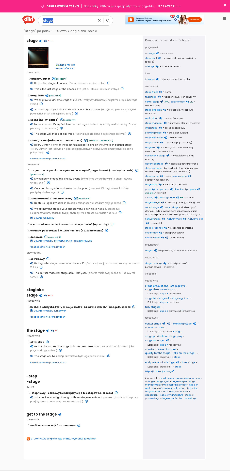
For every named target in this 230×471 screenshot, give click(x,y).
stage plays (177, 286)
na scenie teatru (170, 66)
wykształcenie (180, 155)
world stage (151, 118)
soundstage (171, 207)
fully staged (152, 307)
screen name (179, 176)
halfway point (195, 218)
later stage (188, 362)
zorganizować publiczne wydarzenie (54, 170)
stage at (163, 298)
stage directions (154, 137)
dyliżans (170, 142)
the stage (36, 330)
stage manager (153, 123)
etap (33, 95)
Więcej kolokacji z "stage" (159, 371)
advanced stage (154, 163)
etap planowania (178, 132)
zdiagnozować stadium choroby (51, 198)
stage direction (153, 109)
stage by (150, 298)
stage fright (151, 92)
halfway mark (174, 218)
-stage (33, 381)
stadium (35, 78)
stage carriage (153, 168)
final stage (151, 96)
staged (149, 250)
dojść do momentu (63, 425)
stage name (152, 176)
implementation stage (174, 384)
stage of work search (156, 391)
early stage (152, 362)
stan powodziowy (174, 232)
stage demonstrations (159, 289)
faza (41, 95)
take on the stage (183, 353)
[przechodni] (37, 174)
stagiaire (35, 289)
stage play (175, 336)
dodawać (36, 237)
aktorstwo (37, 342)
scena (34, 120)
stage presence (154, 227)
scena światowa (175, 118)
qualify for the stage (157, 353)
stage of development (164, 388)
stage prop (163, 189)
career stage (152, 237)
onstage (149, 66)
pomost (190, 197)
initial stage (151, 127)
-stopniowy (37, 393)
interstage (190, 398)
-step (32, 376)
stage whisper (179, 381)
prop (148, 189)
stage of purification (172, 398)
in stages (150, 79)
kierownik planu (178, 123)
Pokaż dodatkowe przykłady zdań (47, 158)
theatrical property (185, 189)
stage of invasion (188, 388)
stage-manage (153, 263)
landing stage (167, 197)
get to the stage (42, 414)
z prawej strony (172, 58)
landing (149, 197)
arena (43, 140)
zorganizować (153, 267)
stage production (156, 336)
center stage (152, 101)
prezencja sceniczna (181, 227)
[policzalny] (61, 78)
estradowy (37, 259)
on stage (150, 53)
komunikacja (171, 168)
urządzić (84, 170)
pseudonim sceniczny (157, 179)
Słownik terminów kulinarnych (50, 310)
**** (50, 41)
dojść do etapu (40, 425)
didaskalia (174, 109)
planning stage (153, 132)
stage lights (163, 381)
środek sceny (152, 105)
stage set (150, 147)
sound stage (152, 207)
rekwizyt (161, 193)
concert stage (154, 327)
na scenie (167, 53)
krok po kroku (182, 79)
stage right (151, 58)
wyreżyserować (178, 263)
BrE (191, 101)
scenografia (193, 202)
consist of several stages (160, 349)
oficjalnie (150, 193)
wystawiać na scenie (44, 224)
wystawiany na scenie (172, 250)
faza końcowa (171, 96)
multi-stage (167, 378)
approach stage (185, 378)
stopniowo (168, 79)
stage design (152, 202)
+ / (177, 311)
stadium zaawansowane (184, 163)
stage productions (156, 286)
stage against (180, 298)
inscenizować (68, 224)
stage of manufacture (171, 394)
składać (35, 230)
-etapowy (53, 393)
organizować (100, 170)
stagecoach (152, 142)
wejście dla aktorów (176, 184)
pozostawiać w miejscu (61, 230)
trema (168, 92)
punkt (46, 78)
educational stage (155, 155)
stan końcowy (188, 96)
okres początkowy (175, 127)
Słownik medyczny (44, 217)
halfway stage (153, 218)
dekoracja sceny (176, 202)
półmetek (157, 223)
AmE (167, 101)
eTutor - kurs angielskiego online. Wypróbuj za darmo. (63, 438)
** (56, 331)
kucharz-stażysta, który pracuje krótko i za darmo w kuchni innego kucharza (80, 307)
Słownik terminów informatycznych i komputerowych (63, 240)
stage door (151, 184)
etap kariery (177, 237)
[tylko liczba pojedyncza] (100, 140)
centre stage (178, 101)
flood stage (151, 232)
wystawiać (85, 224)
